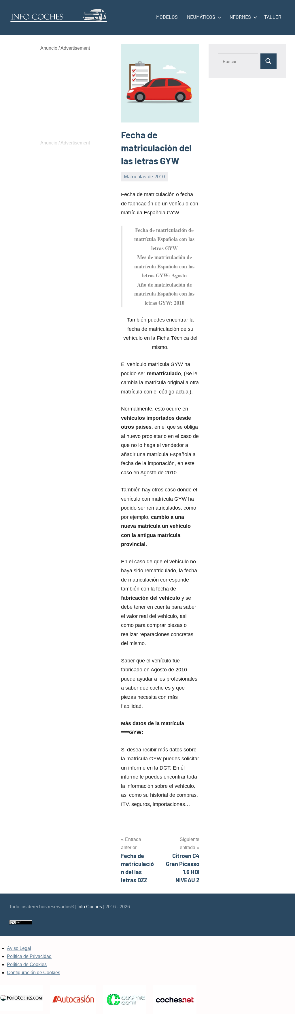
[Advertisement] (65, 95)
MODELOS (167, 17)
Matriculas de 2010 (144, 176)
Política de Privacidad (29, 956)
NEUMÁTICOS (201, 17)
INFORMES (239, 17)
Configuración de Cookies (33, 972)
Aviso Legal (19, 948)
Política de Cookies (27, 964)
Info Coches (89, 906)
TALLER (272, 17)
